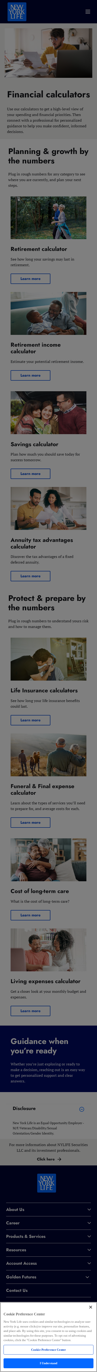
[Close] (90, 1307)
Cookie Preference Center (48, 1349)
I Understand (48, 1363)
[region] (48, 1337)
